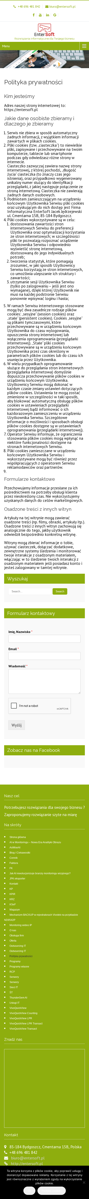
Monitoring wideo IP (21, 925)
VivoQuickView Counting (23, 1013)
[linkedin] (47, 15)
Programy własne (19, 966)
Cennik (14, 857)
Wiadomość (18, 666)
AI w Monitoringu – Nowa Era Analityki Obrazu (35, 842)
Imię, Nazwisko (20, 632)
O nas (13, 930)
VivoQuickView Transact (23, 1028)
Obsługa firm (17, 935)
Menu (6, 46)
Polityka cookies (51, 1191)
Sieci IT (14, 987)
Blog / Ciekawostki (20, 852)
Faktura (14, 863)
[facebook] (33, 15)
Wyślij (17, 725)
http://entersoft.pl (27, 1163)
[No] (84, 1182)
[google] (55, 15)
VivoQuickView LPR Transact (26, 1023)
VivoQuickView (18, 1008)
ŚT (11, 992)
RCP (12, 971)
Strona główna (18, 837)
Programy (15, 961)
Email (13, 649)
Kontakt (14, 883)
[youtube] (40, 15)
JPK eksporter (17, 878)
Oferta (13, 940)
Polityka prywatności (21, 956)
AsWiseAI (15, 847)
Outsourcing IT (18, 945)
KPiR (12, 894)
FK (11, 868)
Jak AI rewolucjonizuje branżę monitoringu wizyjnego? (40, 873)
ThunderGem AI (18, 997)
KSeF (13, 904)
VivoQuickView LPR (21, 1018)
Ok (29, 1191)
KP (11, 888)
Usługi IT (14, 1002)
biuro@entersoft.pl (27, 1158)
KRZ (12, 899)
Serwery (14, 977)
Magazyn (15, 909)
